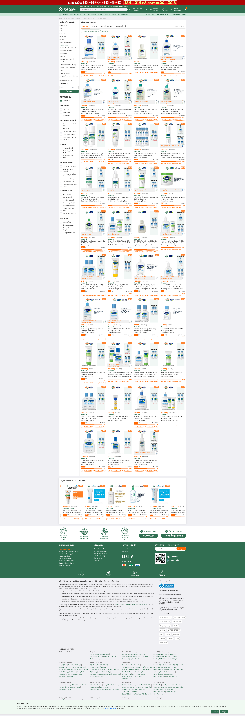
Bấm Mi (166, 689)
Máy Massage (94, 687)
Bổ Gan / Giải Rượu (171, 656)
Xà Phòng (68, 685)
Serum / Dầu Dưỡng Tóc (174, 669)
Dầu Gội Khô (168, 665)
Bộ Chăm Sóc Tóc (171, 676)
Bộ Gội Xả (157, 667)
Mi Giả (171, 689)
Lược (171, 674)
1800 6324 (148, 535)
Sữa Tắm (61, 685)
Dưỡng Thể (62, 687)
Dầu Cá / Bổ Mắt (159, 659)
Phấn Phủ (125, 669)
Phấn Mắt (125, 672)
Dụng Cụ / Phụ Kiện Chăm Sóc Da (69, 77)
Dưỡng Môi (63, 36)
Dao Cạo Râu (81, 667)
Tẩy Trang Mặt (95, 665)
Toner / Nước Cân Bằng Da (98, 669)
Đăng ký (181, 549)
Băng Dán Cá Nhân (96, 685)
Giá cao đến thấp (121, 26)
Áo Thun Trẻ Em (169, 700)
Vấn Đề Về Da (102, 18)
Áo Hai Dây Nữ (106, 700)
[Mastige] (163, 573)
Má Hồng (149, 667)
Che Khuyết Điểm (140, 667)
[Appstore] (173, 556)
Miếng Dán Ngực (76, 674)
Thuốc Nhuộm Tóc (169, 672)
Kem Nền (130, 665)
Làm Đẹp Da (157, 685)
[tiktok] (132, 556)
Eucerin (144, 604)
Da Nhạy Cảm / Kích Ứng (67, 59)
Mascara (131, 672)
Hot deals (83, 14)
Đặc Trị (62, 28)
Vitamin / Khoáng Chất (160, 687)
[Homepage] (67, 9)
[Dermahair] (108, 573)
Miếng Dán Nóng (72, 669)
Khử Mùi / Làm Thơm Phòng (67, 667)
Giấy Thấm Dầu (126, 678)
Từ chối (215, 712)
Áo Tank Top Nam (146, 700)
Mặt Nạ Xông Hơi (84, 669)
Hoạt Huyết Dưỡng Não (172, 659)
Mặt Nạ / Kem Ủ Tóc (160, 669)
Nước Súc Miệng (127, 656)
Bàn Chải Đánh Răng (128, 654)
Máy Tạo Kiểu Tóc (159, 676)
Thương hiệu (91, 14)
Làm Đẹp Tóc (166, 685)
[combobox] (179, 26)
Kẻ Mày (143, 669)
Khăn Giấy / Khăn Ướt (74, 665)
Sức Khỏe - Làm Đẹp (74, 18)
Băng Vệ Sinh (63, 665)
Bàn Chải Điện (136, 659)
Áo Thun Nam (135, 700)
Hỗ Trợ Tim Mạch (170, 654)
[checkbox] (61, 101)
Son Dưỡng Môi (140, 672)
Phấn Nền (137, 665)
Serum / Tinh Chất (113, 669)
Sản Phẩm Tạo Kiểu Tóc (161, 674)
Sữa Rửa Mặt (104, 665)
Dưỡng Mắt (63, 34)
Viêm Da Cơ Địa (65, 73)
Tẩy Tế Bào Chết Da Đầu (168, 667)
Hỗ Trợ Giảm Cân (176, 685)
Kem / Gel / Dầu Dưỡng (97, 674)
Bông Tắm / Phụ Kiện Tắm (74, 700)
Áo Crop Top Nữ (95, 700)
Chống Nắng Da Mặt (65, 42)
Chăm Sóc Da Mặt (89, 18)
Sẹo (61, 70)
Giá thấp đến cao (106, 26)
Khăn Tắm (62, 700)
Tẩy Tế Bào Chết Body (79, 685)
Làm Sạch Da (63, 25)
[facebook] (123, 556)
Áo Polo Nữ (115, 700)
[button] (69, 101)
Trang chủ (62, 18)
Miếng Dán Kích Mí (159, 691)
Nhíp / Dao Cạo (171, 691)
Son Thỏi (135, 674)
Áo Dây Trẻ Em (158, 700)
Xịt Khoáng (93, 672)
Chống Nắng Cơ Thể (65, 689)
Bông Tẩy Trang (127, 676)
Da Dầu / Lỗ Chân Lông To (68, 48)
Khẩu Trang (115, 685)
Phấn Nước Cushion (128, 667)
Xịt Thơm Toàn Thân (96, 656)
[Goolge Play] (173, 560)
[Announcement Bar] (122, 2)
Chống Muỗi (80, 672)
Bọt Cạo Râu (62, 669)
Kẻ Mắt (148, 669)
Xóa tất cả (105, 31)
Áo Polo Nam (126, 700)
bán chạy (108, 14)
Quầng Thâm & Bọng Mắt (67, 67)
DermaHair (124, 14)
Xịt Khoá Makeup (134, 669)
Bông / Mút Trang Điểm (66, 676)
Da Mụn (62, 56)
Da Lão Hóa (63, 53)
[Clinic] (82, 573)
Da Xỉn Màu (63, 62)
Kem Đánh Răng (140, 654)
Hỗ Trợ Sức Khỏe (159, 656)
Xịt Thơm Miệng (127, 659)
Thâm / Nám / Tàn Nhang (68, 64)
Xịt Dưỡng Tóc (158, 672)
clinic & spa (116, 14)
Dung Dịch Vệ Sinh (64, 674)
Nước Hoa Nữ (94, 654)
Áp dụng (69, 91)
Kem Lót (124, 665)
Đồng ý (224, 712)
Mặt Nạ (62, 39)
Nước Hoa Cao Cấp (110, 656)
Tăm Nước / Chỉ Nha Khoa (141, 656)
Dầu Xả (161, 665)
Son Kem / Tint (126, 674)
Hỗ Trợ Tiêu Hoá (159, 654)
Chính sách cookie (111, 708)
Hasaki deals (74, 14)
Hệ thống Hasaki (174, 535)
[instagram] (127, 556)
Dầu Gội (156, 665)
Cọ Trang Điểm (137, 676)
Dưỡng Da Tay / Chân (73, 687)
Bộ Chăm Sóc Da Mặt (66, 80)
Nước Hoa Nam (104, 654)
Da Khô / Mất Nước (66, 50)
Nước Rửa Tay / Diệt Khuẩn (67, 672)
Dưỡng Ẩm (63, 31)
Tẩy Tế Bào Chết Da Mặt (98, 667)
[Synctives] (135, 573)
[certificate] (172, 586)
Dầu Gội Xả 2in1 (178, 665)
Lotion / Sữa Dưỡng (104, 672)
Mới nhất (85, 26)
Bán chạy (94, 26)
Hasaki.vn (99, 618)
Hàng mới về (100, 14)
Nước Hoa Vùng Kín (96, 659)
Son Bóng (141, 674)
